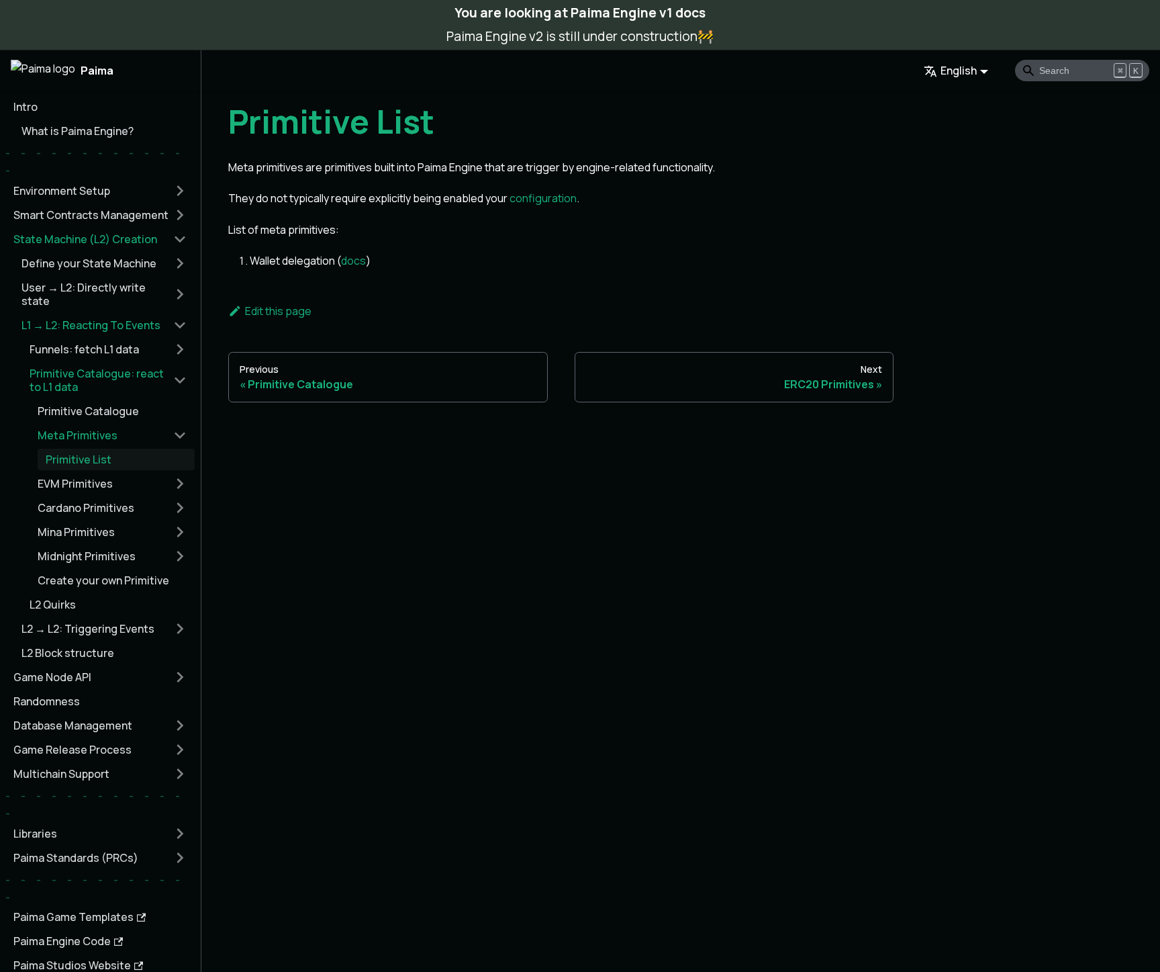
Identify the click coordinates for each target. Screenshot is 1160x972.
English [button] (958, 70)
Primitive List (78, 459)
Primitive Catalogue (88, 411)
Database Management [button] (72, 725)
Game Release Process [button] (72, 749)
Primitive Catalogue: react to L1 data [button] (97, 380)
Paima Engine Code (62, 941)
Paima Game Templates (73, 917)
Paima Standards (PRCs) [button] (75, 857)
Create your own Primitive (103, 580)
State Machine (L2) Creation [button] (85, 239)
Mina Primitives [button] (76, 532)
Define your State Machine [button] (88, 263)
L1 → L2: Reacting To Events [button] (90, 325)
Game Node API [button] (52, 677)
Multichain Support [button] (61, 773)
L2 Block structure (67, 653)
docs (353, 260)
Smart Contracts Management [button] (90, 215)
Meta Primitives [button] (77, 435)
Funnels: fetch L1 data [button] (84, 349)
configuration (543, 198)
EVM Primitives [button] (75, 483)
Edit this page (278, 311)
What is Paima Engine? (77, 131)
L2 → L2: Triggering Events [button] (87, 628)
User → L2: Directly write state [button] (83, 294)
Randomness (46, 701)
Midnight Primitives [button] (87, 556)
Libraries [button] (35, 833)
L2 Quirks (53, 604)
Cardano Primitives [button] (86, 507)
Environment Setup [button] (61, 190)
